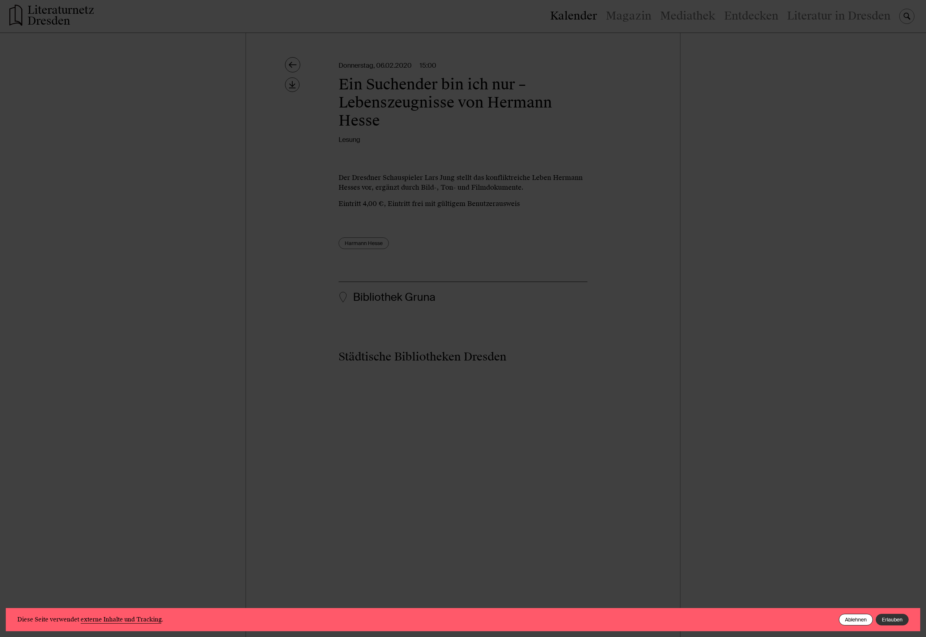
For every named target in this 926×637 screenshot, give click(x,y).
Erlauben (892, 619)
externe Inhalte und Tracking (121, 619)
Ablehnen (856, 619)
